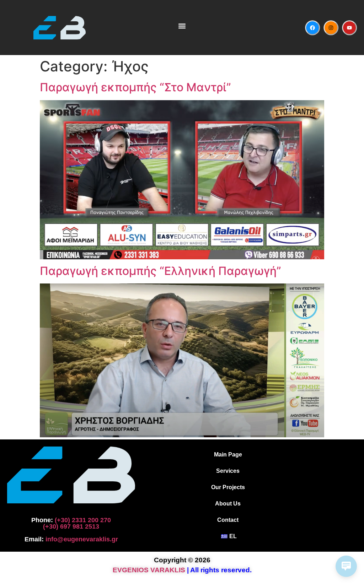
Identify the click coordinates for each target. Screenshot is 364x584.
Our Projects (228, 487)
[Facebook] (312, 27)
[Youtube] (349, 27)
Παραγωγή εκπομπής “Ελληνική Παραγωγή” (160, 271)
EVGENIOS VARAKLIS (149, 570)
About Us (228, 504)
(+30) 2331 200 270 (83, 520)
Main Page (228, 454)
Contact (228, 520)
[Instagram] (330, 27)
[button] (182, 26)
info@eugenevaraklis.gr (82, 539)
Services (228, 471)
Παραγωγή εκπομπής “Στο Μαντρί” (135, 87)
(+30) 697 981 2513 (71, 526)
